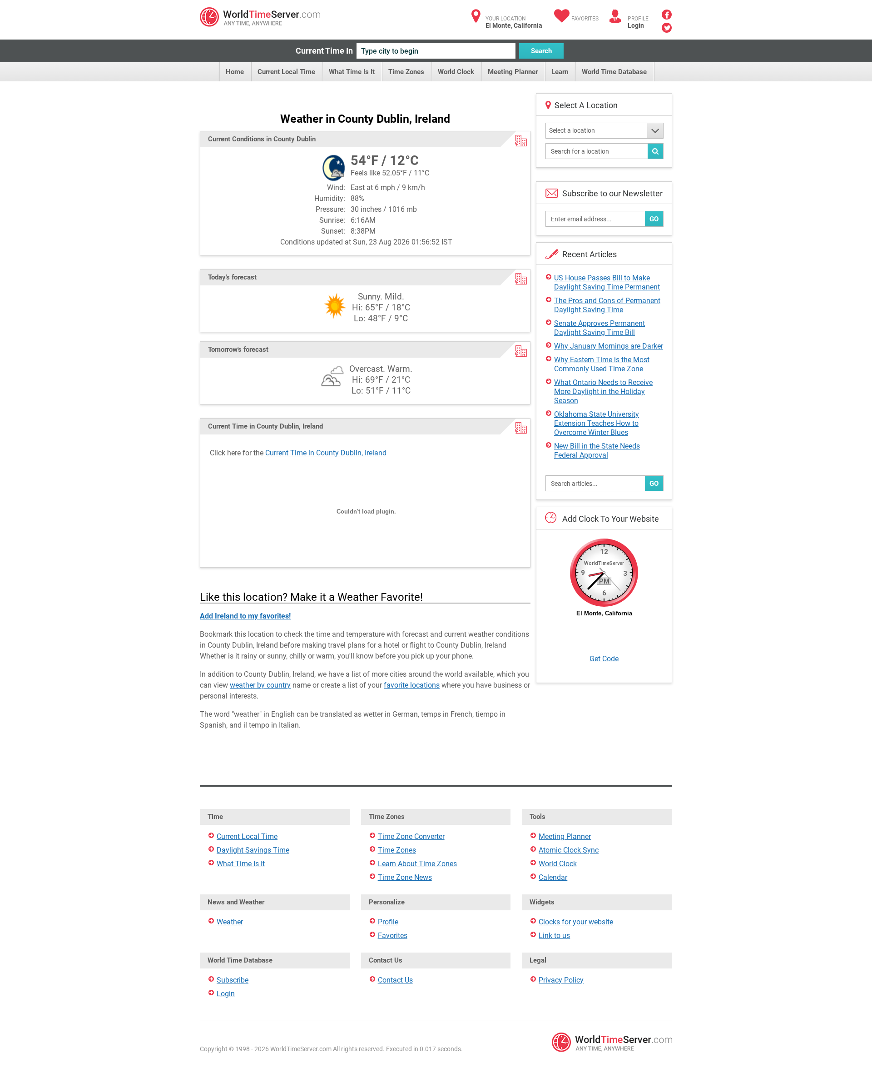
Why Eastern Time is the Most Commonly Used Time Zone (601, 364)
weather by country (260, 685)
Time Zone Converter (411, 836)
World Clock (456, 72)
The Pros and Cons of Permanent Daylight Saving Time (607, 305)
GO (654, 219)
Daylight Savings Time (253, 850)
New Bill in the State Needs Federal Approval (597, 450)
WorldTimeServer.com (260, 17)
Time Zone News (405, 877)
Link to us (554, 935)
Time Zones (406, 72)
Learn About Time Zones (417, 863)
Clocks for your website (576, 922)
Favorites (585, 18)
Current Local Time (286, 72)
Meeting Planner (513, 72)
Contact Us (395, 980)
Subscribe (232, 980)
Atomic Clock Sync (569, 850)
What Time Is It (352, 72)
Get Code (604, 658)
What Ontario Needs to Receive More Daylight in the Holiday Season (603, 391)
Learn (559, 72)
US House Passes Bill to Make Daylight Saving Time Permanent (607, 282)
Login (636, 25)
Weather (230, 922)
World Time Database (614, 72)
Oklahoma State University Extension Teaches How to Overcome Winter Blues (596, 423)
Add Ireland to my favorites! (245, 616)
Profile (388, 922)
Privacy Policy (561, 980)
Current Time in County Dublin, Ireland (325, 453)
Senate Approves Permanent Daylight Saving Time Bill (599, 328)
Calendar (553, 877)
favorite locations (412, 685)
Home (235, 72)
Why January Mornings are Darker (608, 346)
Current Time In (324, 50)
